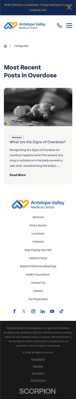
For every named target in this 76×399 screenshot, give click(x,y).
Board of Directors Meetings (38, 266)
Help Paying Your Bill (38, 250)
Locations (38, 233)
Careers (38, 291)
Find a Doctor (38, 225)
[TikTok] (61, 311)
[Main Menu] (69, 26)
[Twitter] (24, 311)
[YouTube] (52, 311)
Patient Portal (38, 258)
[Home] (24, 25)
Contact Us (38, 282)
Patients (38, 241)
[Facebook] (14, 311)
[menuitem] (38, 359)
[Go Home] (5, 46)
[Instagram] (33, 311)
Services (38, 217)
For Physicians (38, 299)
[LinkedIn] (43, 311)
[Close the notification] (69, 7)
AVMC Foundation (38, 274)
